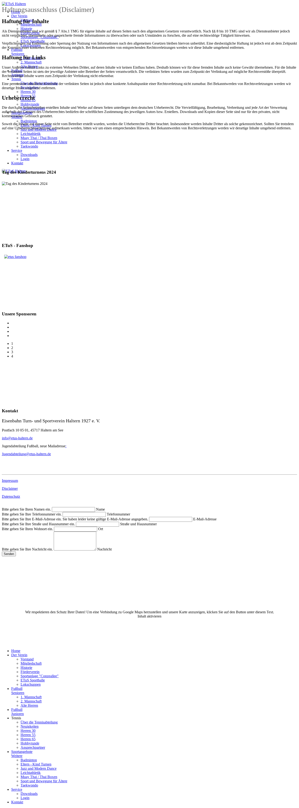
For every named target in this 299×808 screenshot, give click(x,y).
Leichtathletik (31, 134)
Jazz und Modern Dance (39, 768)
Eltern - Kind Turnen (36, 764)
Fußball (17, 691)
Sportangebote (21, 754)
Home (15, 651)
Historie (26, 29)
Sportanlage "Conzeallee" (40, 676)
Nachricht (104, 549)
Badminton (29, 121)
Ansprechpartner (33, 747)
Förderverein (30, 672)
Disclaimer (10, 488)
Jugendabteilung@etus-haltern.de (26, 454)
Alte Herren (29, 705)
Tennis (16, 79)
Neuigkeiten (30, 726)
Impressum (10, 481)
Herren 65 (28, 739)
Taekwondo (29, 146)
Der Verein (19, 16)
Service (16, 150)
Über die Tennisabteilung (39, 722)
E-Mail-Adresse (205, 519)
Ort (100, 529)
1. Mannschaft (31, 697)
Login (25, 159)
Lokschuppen (31, 684)
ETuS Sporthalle (33, 680)
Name (100, 509)
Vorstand (27, 659)
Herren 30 (28, 92)
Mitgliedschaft (31, 663)
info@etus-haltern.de (17, 438)
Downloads (29, 155)
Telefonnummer (118, 514)
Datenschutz (11, 496)
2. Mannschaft (31, 62)
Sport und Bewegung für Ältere (44, 142)
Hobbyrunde (30, 104)
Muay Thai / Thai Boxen (39, 138)
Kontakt (17, 163)
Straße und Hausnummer (138, 524)
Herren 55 (28, 735)
